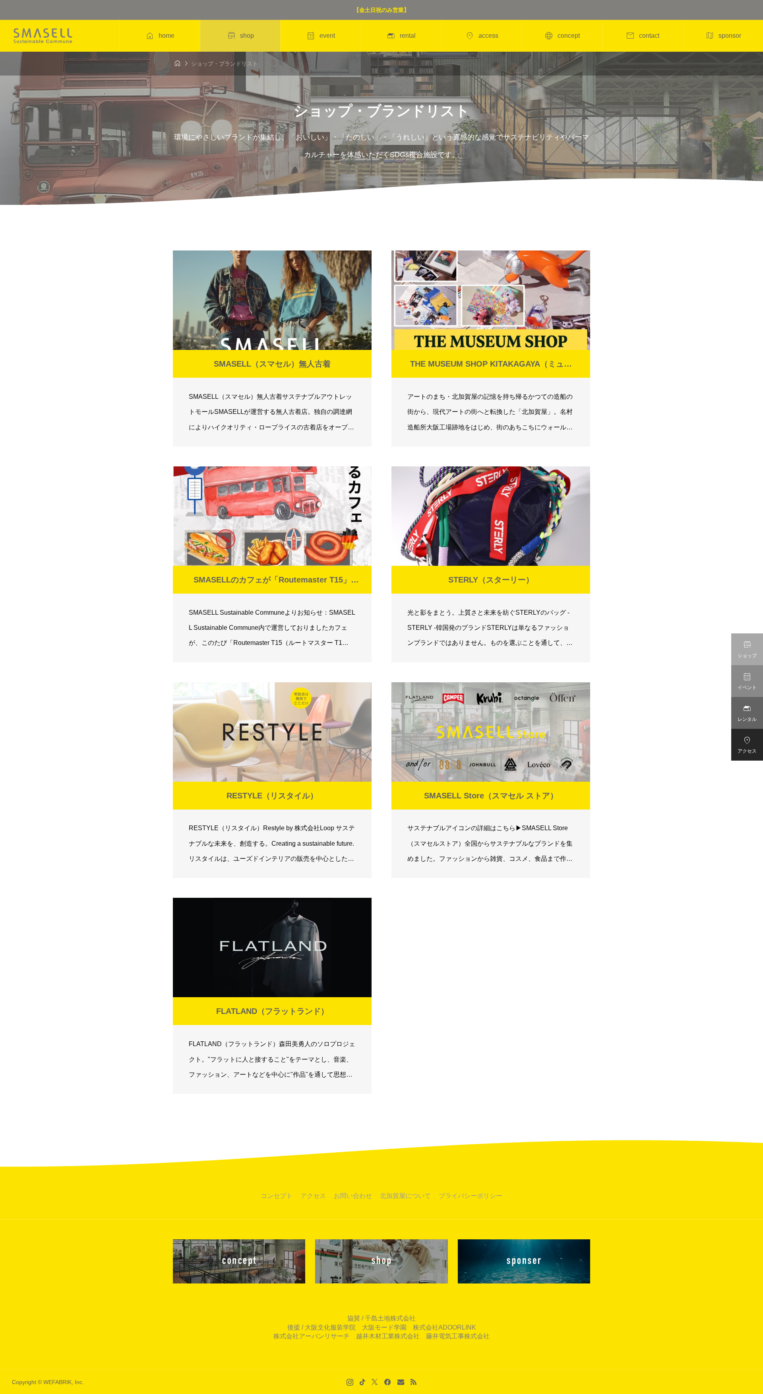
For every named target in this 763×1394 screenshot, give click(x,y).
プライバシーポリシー (470, 1195)
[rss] (413, 1381)
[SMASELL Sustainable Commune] (43, 36)
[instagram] (350, 1382)
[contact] (400, 1381)
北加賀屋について (405, 1195)
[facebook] (387, 1382)
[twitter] (375, 1382)
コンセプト (276, 1195)
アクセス (313, 1195)
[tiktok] (362, 1382)
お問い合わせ (353, 1195)
